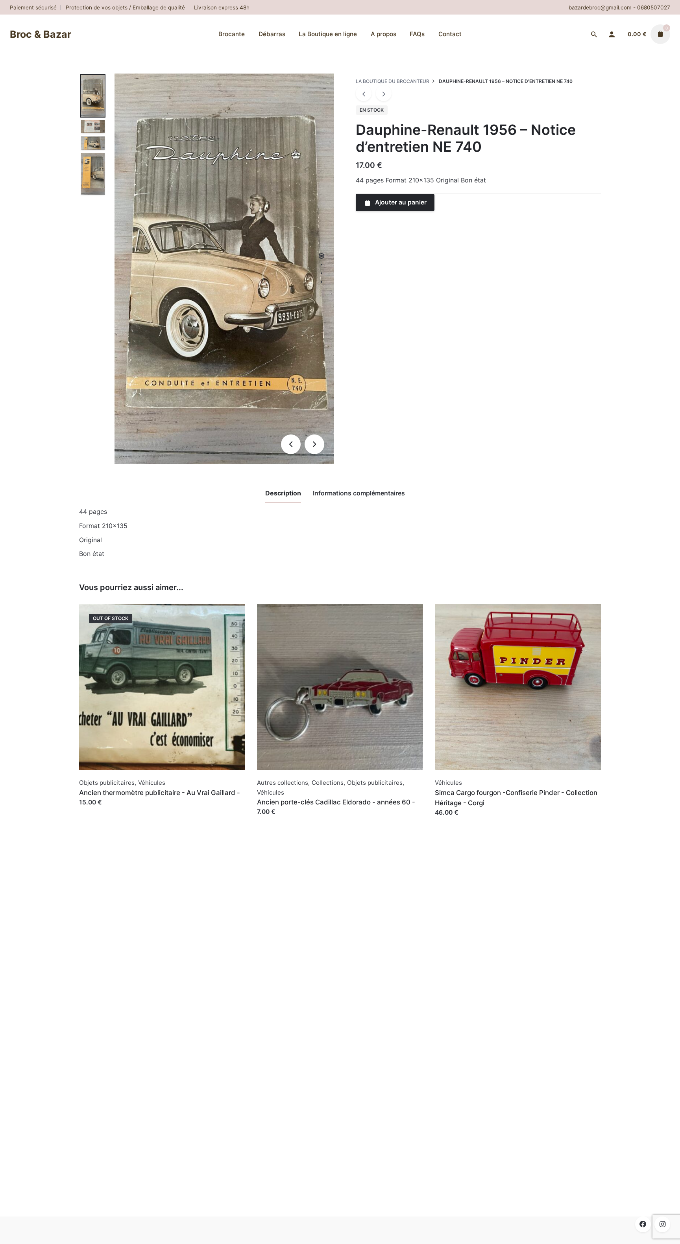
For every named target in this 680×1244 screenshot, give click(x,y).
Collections (328, 782)
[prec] (363, 93)
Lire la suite (96, 810)
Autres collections (282, 782)
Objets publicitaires (107, 782)
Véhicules (151, 782)
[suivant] (384, 93)
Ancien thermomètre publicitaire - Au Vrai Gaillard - (159, 793)
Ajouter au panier (283, 819)
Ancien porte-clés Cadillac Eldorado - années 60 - (336, 802)
